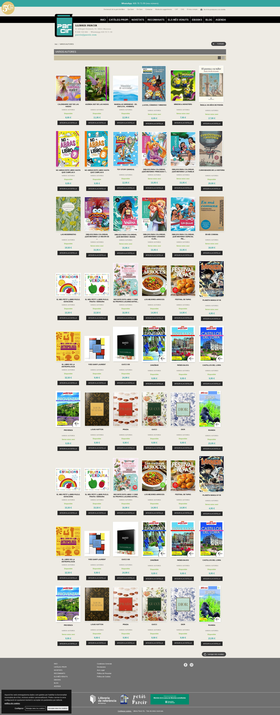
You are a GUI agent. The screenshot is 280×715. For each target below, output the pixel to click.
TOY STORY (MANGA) (125, 169)
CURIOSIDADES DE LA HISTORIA (212, 170)
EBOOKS (197, 20)
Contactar (148, 9)
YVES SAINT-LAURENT (97, 364)
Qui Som (131, 9)
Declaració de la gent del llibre (114, 9)
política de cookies (12, 703)
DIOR (183, 429)
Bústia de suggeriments (163, 9)
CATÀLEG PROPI (118, 20)
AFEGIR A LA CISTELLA (68, 123)
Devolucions (101, 667)
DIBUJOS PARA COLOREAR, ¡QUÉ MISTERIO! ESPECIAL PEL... (183, 237)
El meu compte (192, 9)
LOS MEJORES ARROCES (154, 299)
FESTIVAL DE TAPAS (183, 299)
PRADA (125, 429)
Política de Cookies (104, 676)
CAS (182, 9)
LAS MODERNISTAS (68, 234)
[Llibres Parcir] (125, 36)
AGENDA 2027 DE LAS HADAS (97, 104)
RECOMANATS (156, 20)
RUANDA (211, 430)
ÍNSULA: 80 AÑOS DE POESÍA (211, 105)
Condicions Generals (104, 664)
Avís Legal (100, 670)
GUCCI (154, 429)
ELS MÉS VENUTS (178, 20)
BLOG (208, 20)
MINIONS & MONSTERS (183, 104)
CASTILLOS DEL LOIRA (212, 365)
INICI (103, 20)
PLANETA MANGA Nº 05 (212, 300)
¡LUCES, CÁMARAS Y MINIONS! (154, 105)
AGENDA (221, 20)
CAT (176, 9)
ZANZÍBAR (154, 365)
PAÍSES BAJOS (183, 365)
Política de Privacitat (104, 673)
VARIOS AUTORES (68, 110)
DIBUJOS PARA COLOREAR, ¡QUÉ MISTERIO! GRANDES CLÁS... (154, 237)
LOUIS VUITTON (97, 429)
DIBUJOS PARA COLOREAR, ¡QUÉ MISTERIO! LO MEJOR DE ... (97, 237)
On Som (139, 9)
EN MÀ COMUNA (211, 234)
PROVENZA (68, 430)
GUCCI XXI (126, 364)
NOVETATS (138, 20)
